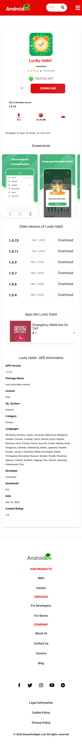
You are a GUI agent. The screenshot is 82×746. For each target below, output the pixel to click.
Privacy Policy (41, 723)
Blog (41, 663)
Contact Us (41, 643)
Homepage (10, 133)
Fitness (32, 133)
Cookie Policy (41, 712)
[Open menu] (77, 8)
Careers (41, 653)
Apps (22, 133)
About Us (41, 633)
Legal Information (41, 703)
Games (41, 588)
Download (48, 88)
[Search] (62, 8)
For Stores (41, 616)
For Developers (41, 605)
